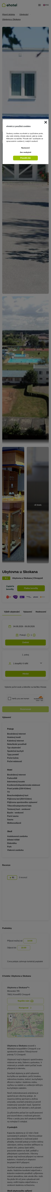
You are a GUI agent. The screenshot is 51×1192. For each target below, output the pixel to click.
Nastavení (25, 148)
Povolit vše (25, 158)
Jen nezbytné (25, 152)
